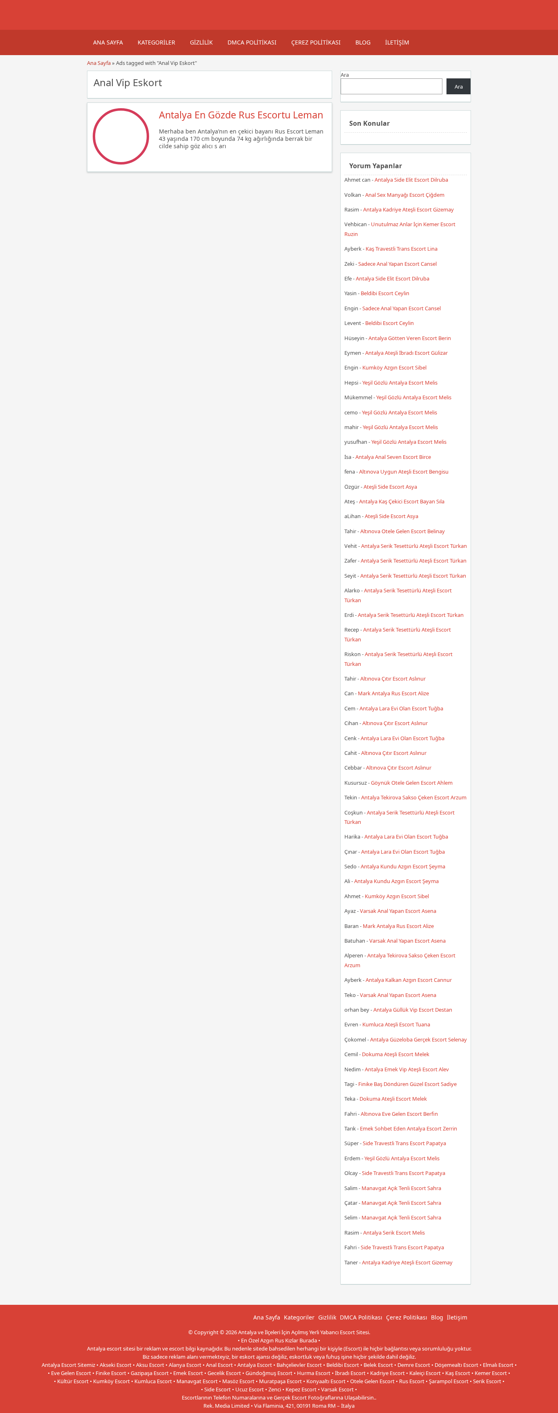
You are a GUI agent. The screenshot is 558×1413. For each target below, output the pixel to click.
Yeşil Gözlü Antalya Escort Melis (399, 382)
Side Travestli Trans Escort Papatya (404, 1143)
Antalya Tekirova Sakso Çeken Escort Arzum (413, 797)
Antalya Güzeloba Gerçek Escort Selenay (418, 1039)
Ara (345, 74)
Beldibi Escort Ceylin (385, 293)
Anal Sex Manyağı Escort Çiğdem (404, 194)
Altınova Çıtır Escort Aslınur (393, 678)
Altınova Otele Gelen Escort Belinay (402, 531)
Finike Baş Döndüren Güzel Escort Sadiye (407, 1084)
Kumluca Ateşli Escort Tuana (396, 1024)
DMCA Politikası (252, 42)
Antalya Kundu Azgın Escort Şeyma (403, 866)
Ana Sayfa (108, 42)
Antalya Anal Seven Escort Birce (393, 457)
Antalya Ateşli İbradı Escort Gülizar (406, 352)
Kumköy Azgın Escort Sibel (394, 367)
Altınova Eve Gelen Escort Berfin (399, 1113)
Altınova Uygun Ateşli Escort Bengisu (404, 471)
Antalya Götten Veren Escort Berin (409, 338)
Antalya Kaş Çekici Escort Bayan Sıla (401, 501)
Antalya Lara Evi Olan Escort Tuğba (401, 708)
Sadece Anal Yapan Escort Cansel (397, 263)
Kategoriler (156, 42)
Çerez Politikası (316, 42)
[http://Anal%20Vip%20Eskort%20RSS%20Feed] (321, 81)
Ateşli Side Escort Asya (390, 486)
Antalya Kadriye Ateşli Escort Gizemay (408, 209)
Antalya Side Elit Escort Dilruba (411, 179)
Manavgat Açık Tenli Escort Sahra (401, 1188)
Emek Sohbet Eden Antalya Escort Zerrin (408, 1128)
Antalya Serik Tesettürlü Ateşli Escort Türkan (414, 546)
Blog (363, 42)
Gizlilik (201, 42)
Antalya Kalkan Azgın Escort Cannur (409, 980)
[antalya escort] (97, 25)
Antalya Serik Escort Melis (394, 1232)
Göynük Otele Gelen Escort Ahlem (412, 782)
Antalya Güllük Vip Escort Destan (412, 1009)
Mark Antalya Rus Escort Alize (393, 693)
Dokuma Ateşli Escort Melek (395, 1054)
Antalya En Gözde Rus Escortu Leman (241, 114)
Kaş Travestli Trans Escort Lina (401, 248)
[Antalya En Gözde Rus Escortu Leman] (121, 162)
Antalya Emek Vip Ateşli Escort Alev (407, 1069)
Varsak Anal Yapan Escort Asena (398, 911)
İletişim (397, 42)
